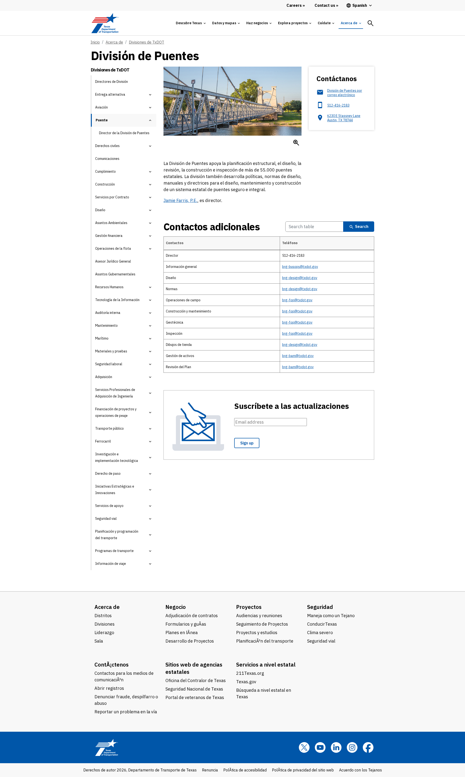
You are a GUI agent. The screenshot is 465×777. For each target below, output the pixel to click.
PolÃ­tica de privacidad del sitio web (303, 770)
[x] (304, 747)
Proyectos (249, 606)
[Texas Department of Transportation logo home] (104, 23)
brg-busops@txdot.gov (300, 266)
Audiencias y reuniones (259, 615)
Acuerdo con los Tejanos (360, 770)
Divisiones (104, 624)
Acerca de (114, 42)
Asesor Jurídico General (113, 261)
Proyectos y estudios (256, 632)
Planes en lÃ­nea (181, 632)
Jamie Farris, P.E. (180, 200)
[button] (150, 94)
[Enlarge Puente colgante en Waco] (296, 142)
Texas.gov (246, 681)
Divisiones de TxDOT (146, 42)
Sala (98, 641)
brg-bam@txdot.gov (298, 356)
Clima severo (320, 632)
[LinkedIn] (336, 747)
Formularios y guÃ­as (185, 624)
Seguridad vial (321, 641)
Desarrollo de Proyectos (189, 641)
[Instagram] (352, 747)
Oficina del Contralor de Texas (195, 680)
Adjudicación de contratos (191, 615)
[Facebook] (368, 747)
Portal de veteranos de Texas (194, 697)
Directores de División (111, 81)
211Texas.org (250, 673)
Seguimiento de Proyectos (262, 624)
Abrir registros (109, 688)
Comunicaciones (107, 158)
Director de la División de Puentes (124, 133)
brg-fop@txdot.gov (297, 300)
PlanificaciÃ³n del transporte (264, 641)
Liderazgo (104, 632)
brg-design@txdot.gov (299, 278)
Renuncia (210, 770)
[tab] (191, 23)
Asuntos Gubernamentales (115, 274)
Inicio (95, 42)
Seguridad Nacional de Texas (194, 689)
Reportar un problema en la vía (125, 712)
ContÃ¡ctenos (111, 664)
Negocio (175, 606)
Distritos (103, 615)
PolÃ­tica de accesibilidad (245, 770)
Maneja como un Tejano (331, 615)
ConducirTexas (322, 624)
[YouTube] (320, 747)
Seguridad (320, 606)
